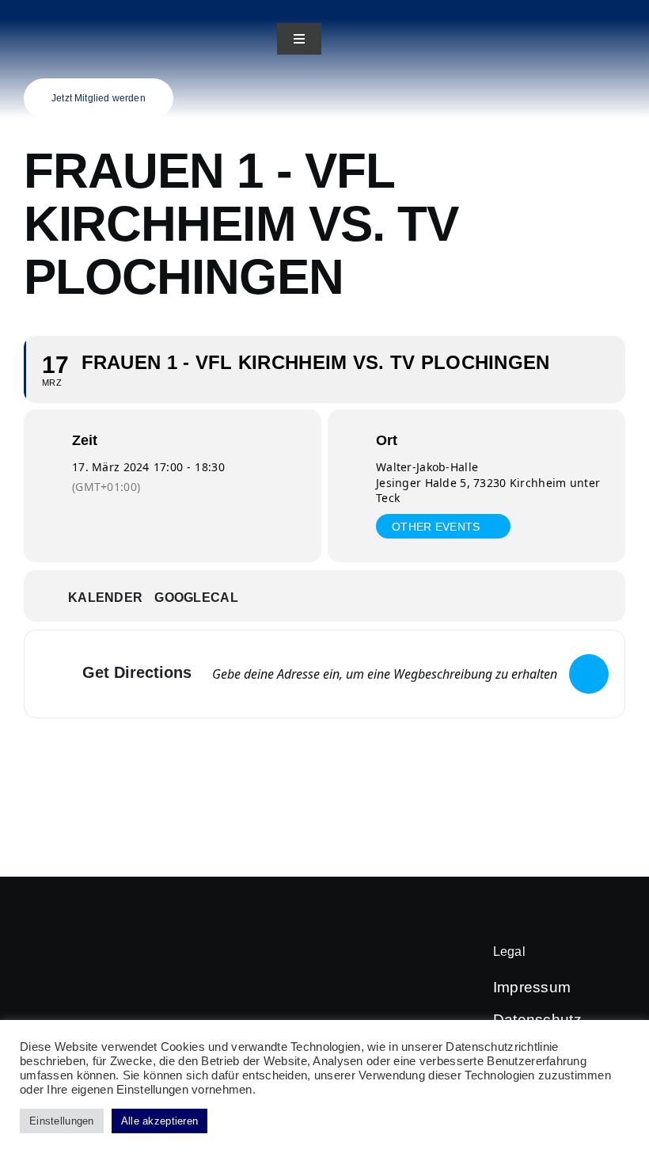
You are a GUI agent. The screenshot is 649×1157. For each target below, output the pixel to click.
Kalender (105, 597)
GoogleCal (196, 597)
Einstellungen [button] (61, 1121)
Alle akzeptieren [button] (160, 1121)
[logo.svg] (55, 9)
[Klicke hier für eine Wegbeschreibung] (589, 674)
